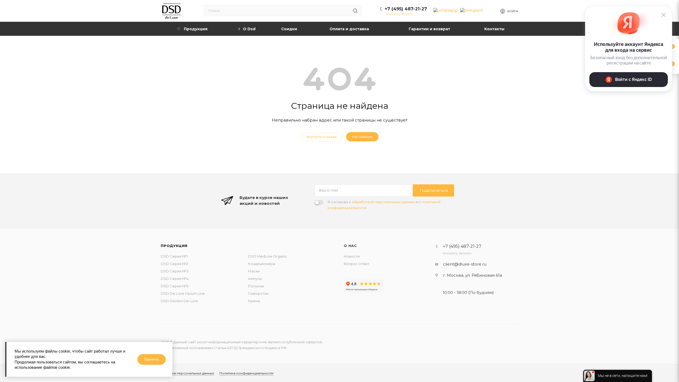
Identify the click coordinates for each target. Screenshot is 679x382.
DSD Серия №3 (175, 271)
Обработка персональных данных (185, 373)
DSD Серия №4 (175, 278)
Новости (352, 256)
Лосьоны (256, 286)
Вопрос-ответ (356, 264)
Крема (254, 301)
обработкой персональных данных (383, 202)
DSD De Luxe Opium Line (183, 293)
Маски (254, 271)
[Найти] (355, 10)
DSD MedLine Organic (267, 256)
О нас (350, 246)
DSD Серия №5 (174, 286)
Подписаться (434, 190)
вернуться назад (322, 136)
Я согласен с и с (384, 205)
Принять (151, 359)
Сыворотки (258, 293)
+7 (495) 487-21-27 (406, 8)
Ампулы (255, 278)
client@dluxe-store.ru (464, 264)
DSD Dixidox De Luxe (179, 301)
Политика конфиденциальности (246, 373)
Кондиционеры (261, 264)
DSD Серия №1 (174, 256)
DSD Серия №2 (174, 264)
